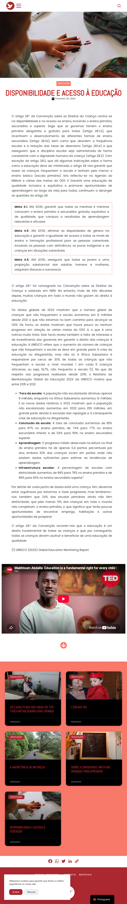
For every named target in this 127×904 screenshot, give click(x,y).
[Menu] (18, 5)
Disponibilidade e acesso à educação (27, 829)
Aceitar (15, 892)
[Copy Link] (76, 862)
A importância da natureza (27, 767)
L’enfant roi (79, 707)
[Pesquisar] (119, 5)
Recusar (31, 892)
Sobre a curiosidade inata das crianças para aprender (90, 769)
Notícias (85, 875)
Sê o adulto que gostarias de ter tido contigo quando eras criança (32, 709)
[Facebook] (50, 862)
